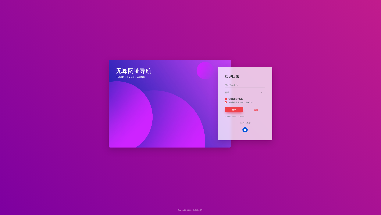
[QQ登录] (245, 129)
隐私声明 (249, 102)
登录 (234, 109)
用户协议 (241, 102)
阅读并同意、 (240, 102)
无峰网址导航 (198, 210)
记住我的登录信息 (235, 99)
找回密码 (241, 116)
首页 (256, 109)
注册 (234, 116)
